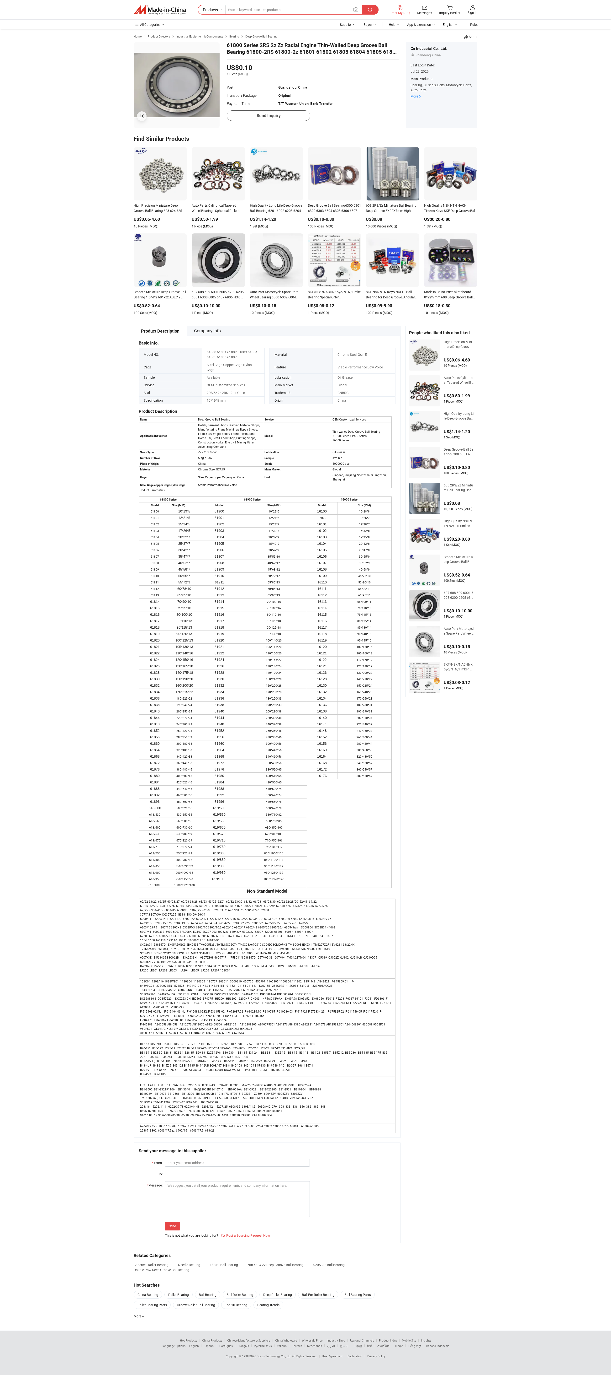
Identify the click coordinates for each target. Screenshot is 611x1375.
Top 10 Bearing (236, 1305)
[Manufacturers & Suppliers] (160, 10)
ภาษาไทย (383, 1346)
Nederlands (314, 1346)
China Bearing (147, 1294)
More (414, 96)
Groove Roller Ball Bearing (196, 1305)
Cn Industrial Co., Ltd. (429, 48)
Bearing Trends (268, 1305)
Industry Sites (336, 1340)
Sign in (472, 12)
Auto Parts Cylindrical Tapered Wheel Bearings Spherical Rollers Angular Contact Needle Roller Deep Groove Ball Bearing (459, 380)
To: (160, 1174)
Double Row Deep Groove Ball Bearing (161, 1269)
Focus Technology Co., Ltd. (274, 1356)
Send (172, 1226)
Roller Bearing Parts (152, 1305)
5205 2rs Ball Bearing (329, 1264)
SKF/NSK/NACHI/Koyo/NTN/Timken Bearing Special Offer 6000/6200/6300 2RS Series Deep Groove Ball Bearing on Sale (459, 667)
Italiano (282, 1346)
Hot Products (188, 1340)
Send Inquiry (269, 115)
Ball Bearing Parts (357, 1294)
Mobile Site (409, 1340)
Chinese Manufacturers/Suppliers (248, 1340)
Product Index (388, 1340)
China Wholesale (286, 1340)
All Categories (150, 24)
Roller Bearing (178, 1294)
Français (243, 1346)
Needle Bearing (189, 1264)
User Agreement (332, 1356)
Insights (426, 1340)
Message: (155, 1185)
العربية (331, 1346)
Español (209, 1346)
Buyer (367, 24)
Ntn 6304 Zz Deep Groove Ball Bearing (276, 1264)
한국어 (344, 1346)
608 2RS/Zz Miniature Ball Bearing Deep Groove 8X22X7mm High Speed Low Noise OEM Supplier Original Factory (458, 487)
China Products (212, 1340)
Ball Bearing (207, 1294)
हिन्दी (369, 1346)
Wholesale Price (312, 1340)
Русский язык (263, 1346)
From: (157, 1162)
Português (226, 1346)
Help (392, 24)
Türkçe (399, 1346)
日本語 (357, 1346)
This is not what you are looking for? (191, 1235)
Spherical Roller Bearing (151, 1264)
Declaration (355, 1356)
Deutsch (297, 1346)
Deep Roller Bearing (277, 1294)
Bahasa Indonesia (437, 1346)
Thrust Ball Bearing (224, 1264)
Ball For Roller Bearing (318, 1294)
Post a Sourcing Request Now (245, 1235)
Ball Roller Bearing (239, 1294)
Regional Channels (362, 1340)
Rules (474, 24)
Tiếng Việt (414, 1346)
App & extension (419, 24)
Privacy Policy (376, 1356)
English (194, 1346)
